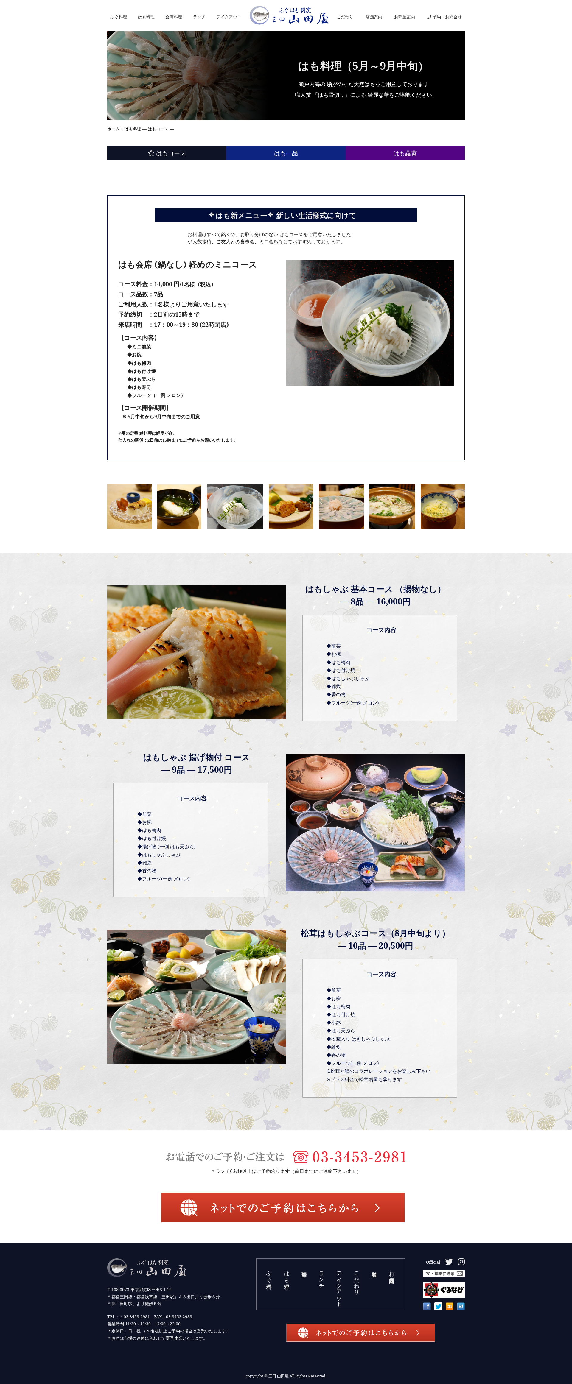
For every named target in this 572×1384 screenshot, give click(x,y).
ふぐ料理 (118, 17)
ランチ (199, 17)
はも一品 (286, 153)
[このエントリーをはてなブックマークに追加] (461, 1307)
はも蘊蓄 (405, 153)
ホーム (113, 129)
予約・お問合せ (447, 17)
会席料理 (173, 17)
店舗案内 (374, 17)
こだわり (345, 17)
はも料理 (146, 17)
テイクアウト (228, 17)
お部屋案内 (404, 17)
